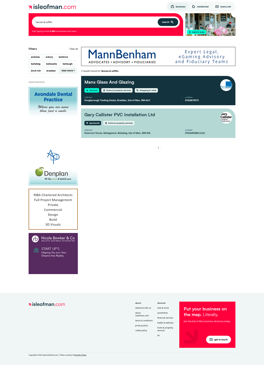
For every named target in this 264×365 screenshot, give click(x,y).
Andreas (35, 56)
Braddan (51, 70)
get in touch (221, 339)
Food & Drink (163, 308)
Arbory (49, 56)
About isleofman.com (142, 314)
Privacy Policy (141, 325)
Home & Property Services (165, 329)
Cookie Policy (141, 330)
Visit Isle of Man (80, 355)
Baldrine (63, 56)
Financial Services (165, 317)
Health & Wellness (165, 322)
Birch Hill (36, 70)
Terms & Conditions (144, 320)
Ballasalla (51, 63)
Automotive (162, 313)
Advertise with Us (143, 308)
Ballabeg (35, 63)
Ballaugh (68, 63)
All (158, 335)
